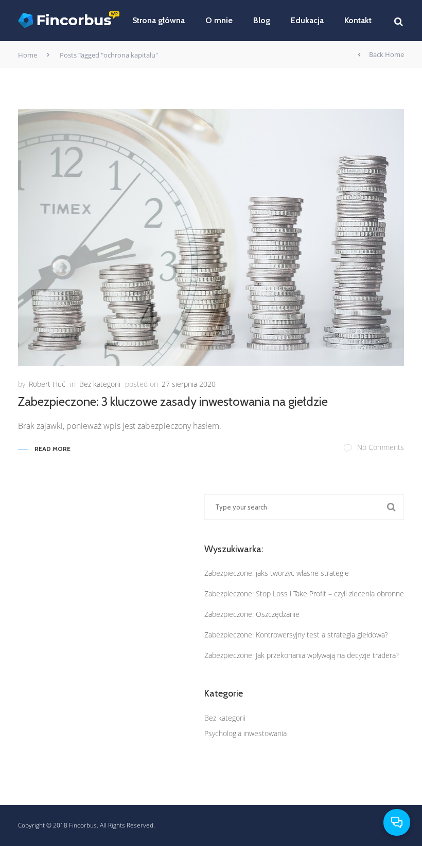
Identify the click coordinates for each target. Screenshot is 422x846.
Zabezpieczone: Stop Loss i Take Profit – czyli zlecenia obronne (304, 593)
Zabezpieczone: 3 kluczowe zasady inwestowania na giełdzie (173, 401)
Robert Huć (47, 384)
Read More (52, 449)
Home (27, 55)
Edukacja (307, 20)
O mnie (219, 20)
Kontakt (358, 20)
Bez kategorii (99, 384)
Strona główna (158, 20)
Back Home (386, 54)
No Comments (380, 447)
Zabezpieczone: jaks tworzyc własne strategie (276, 573)
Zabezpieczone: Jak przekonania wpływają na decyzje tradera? (301, 655)
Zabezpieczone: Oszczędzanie (252, 614)
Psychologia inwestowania (245, 733)
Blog (261, 20)
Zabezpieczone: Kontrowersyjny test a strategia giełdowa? (296, 635)
